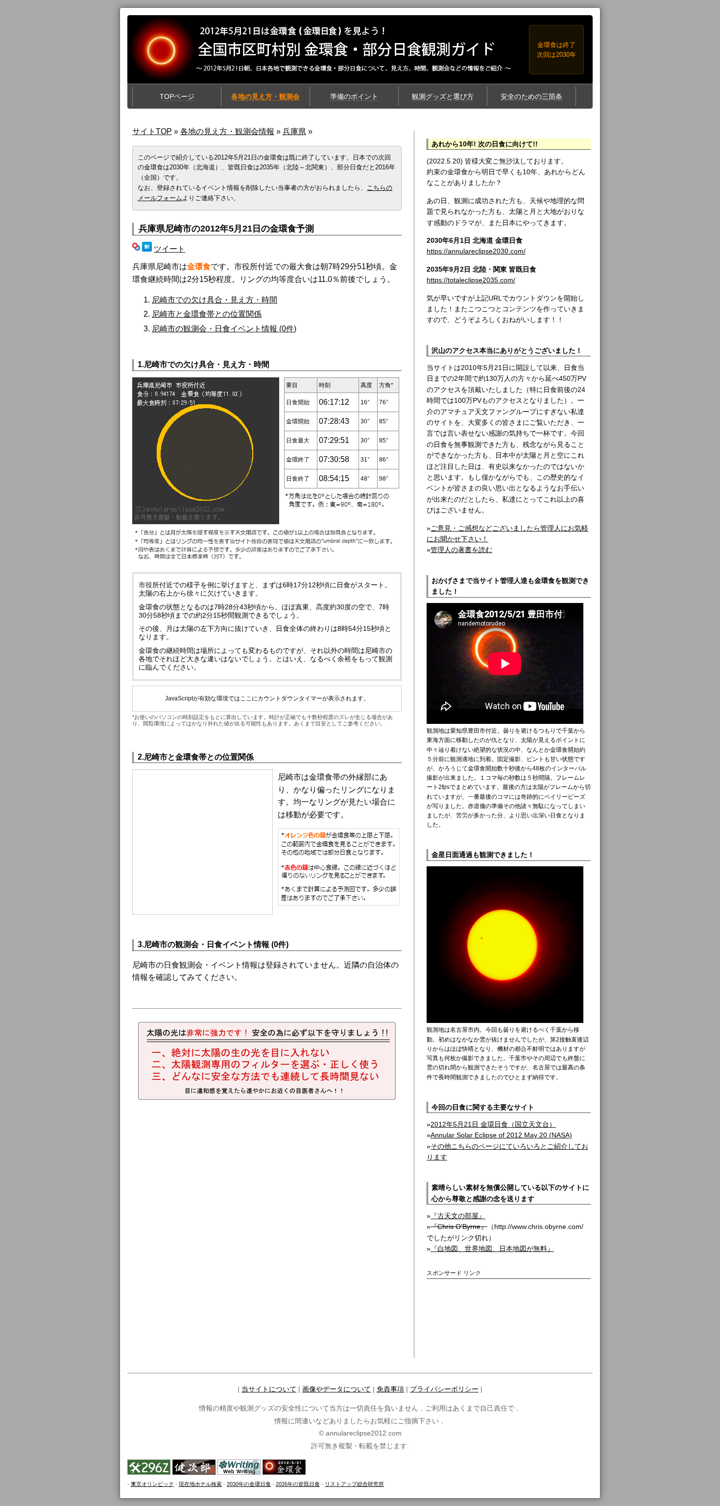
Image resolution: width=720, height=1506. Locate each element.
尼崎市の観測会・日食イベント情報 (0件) (224, 328)
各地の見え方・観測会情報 (227, 131)
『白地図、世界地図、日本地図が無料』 (492, 1248)
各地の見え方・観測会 (265, 96)
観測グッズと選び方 (443, 96)
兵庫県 (294, 131)
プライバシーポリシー (444, 1389)
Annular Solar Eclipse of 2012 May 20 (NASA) (501, 1135)
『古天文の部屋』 (458, 1216)
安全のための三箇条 (531, 96)
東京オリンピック (152, 1484)
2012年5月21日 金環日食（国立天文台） (493, 1124)
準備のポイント (354, 96)
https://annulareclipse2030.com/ (476, 251)
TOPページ (177, 96)
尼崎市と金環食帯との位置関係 (207, 314)
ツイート (169, 249)
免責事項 (390, 1389)
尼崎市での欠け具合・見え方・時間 (214, 300)
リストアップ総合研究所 (354, 1484)
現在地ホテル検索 (200, 1484)
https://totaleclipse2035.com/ (471, 280)
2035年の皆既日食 (298, 1484)
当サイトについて (268, 1389)
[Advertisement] (484, 1299)
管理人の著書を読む (461, 550)
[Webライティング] (239, 1472)
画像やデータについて (336, 1389)
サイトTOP (152, 131)
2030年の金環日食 (249, 1484)
